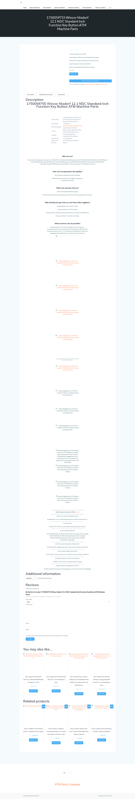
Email (27, 629)
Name (28, 623)
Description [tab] (30, 94)
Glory (81, 126)
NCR (64, 126)
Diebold (68, 126)
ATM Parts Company (67, 784)
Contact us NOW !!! (100, 7)
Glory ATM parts (87, 7)
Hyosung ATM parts (73, 7)
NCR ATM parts (47, 7)
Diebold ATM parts (59, 7)
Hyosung (72, 126)
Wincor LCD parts (103, 84)
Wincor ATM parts (34, 7)
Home (24, 7)
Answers (77, 512)
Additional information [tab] (46, 94)
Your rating (29, 599)
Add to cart (74, 74)
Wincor (77, 126)
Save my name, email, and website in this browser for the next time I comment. (47, 635)
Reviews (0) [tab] (61, 94)
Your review (29, 604)
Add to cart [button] (33, 690)
